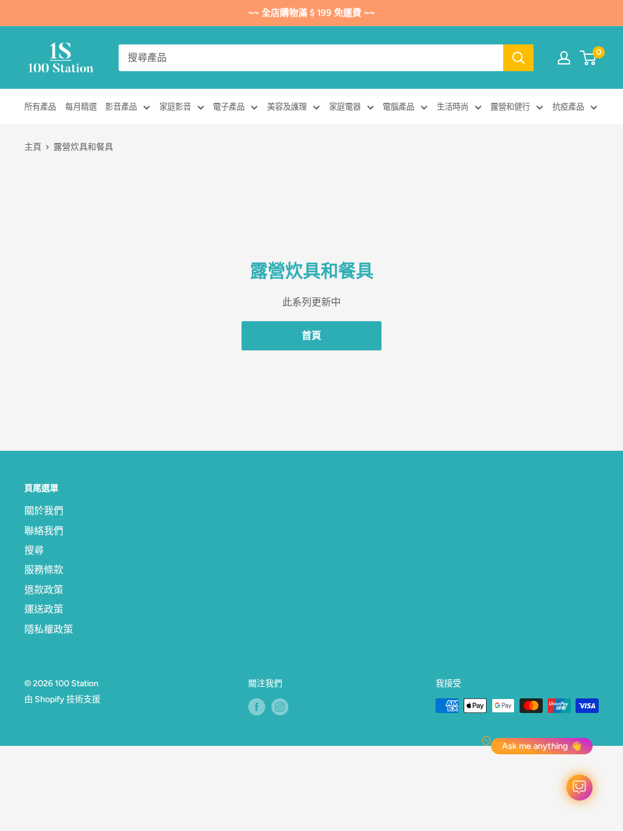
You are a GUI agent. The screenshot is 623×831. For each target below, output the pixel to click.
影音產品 (121, 106)
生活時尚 (452, 106)
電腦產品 (398, 106)
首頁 (311, 335)
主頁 (32, 147)
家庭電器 (345, 106)
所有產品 (40, 106)
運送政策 (43, 609)
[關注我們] (256, 706)
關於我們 (43, 510)
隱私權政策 (48, 629)
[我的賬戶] (564, 57)
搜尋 (34, 550)
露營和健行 (510, 106)
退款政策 (43, 590)
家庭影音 (175, 106)
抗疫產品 (568, 106)
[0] (588, 57)
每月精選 (81, 106)
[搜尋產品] (518, 57)
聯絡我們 (43, 531)
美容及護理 (287, 106)
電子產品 (229, 106)
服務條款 (43, 569)
